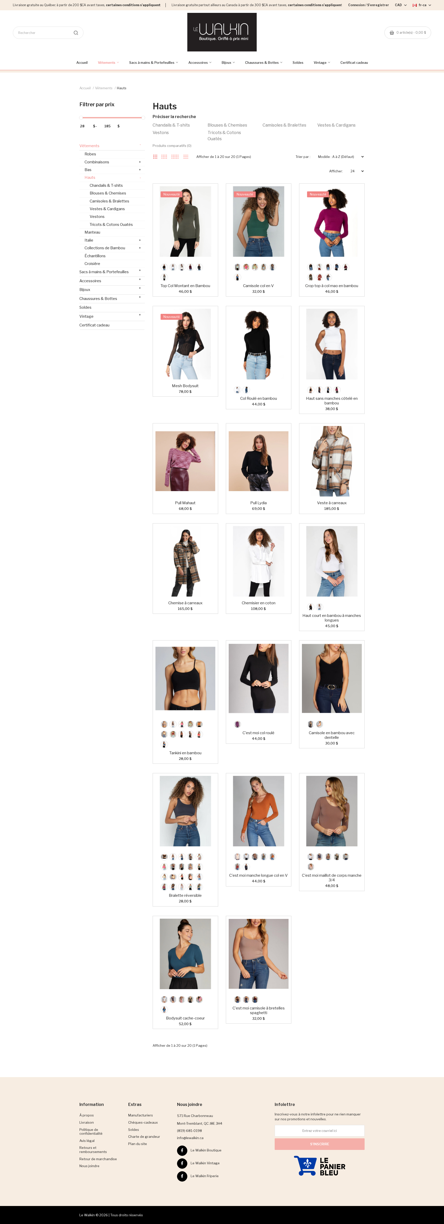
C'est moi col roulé (258, 733)
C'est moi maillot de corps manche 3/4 (332, 877)
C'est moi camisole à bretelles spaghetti (259, 1010)
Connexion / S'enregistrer (368, 5)
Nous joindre (89, 1166)
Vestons (161, 132)
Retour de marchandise (98, 1159)
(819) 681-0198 (189, 1131)
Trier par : (302, 157)
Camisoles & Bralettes (284, 125)
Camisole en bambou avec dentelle (332, 735)
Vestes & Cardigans (336, 125)
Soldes (85, 307)
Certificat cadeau (94, 325)
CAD (399, 5)
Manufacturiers (140, 1115)
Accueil (85, 88)
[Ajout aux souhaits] (206, 195)
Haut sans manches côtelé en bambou (332, 400)
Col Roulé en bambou (258, 398)
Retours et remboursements (93, 1150)
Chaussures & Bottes (110, 298)
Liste (185, 157)
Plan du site (137, 1144)
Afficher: (336, 171)
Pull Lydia (258, 503)
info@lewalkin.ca (190, 1138)
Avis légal (87, 1141)
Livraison (86, 1122)
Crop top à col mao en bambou (331, 285)
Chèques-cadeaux (143, 1122)
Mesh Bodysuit (185, 386)
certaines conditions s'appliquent (133, 5)
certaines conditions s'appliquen (314, 5)
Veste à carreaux (332, 503)
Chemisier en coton (258, 603)
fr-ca (422, 5)
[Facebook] (182, 1151)
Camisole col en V (258, 285)
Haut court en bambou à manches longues (331, 618)
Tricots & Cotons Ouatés (224, 135)
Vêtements (104, 88)
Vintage (110, 316)
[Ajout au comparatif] (206, 195)
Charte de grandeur (144, 1136)
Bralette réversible (185, 895)
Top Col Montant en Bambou (185, 285)
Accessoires (110, 280)
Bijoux (110, 289)
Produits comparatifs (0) (172, 146)
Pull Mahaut (185, 503)
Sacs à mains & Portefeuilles (110, 271)
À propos (86, 1115)
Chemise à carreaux (185, 603)
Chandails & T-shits (171, 125)
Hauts (121, 88)
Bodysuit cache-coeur (185, 1018)
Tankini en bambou (185, 753)
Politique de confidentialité (91, 1132)
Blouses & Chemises (227, 125)
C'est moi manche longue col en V (258, 875)
